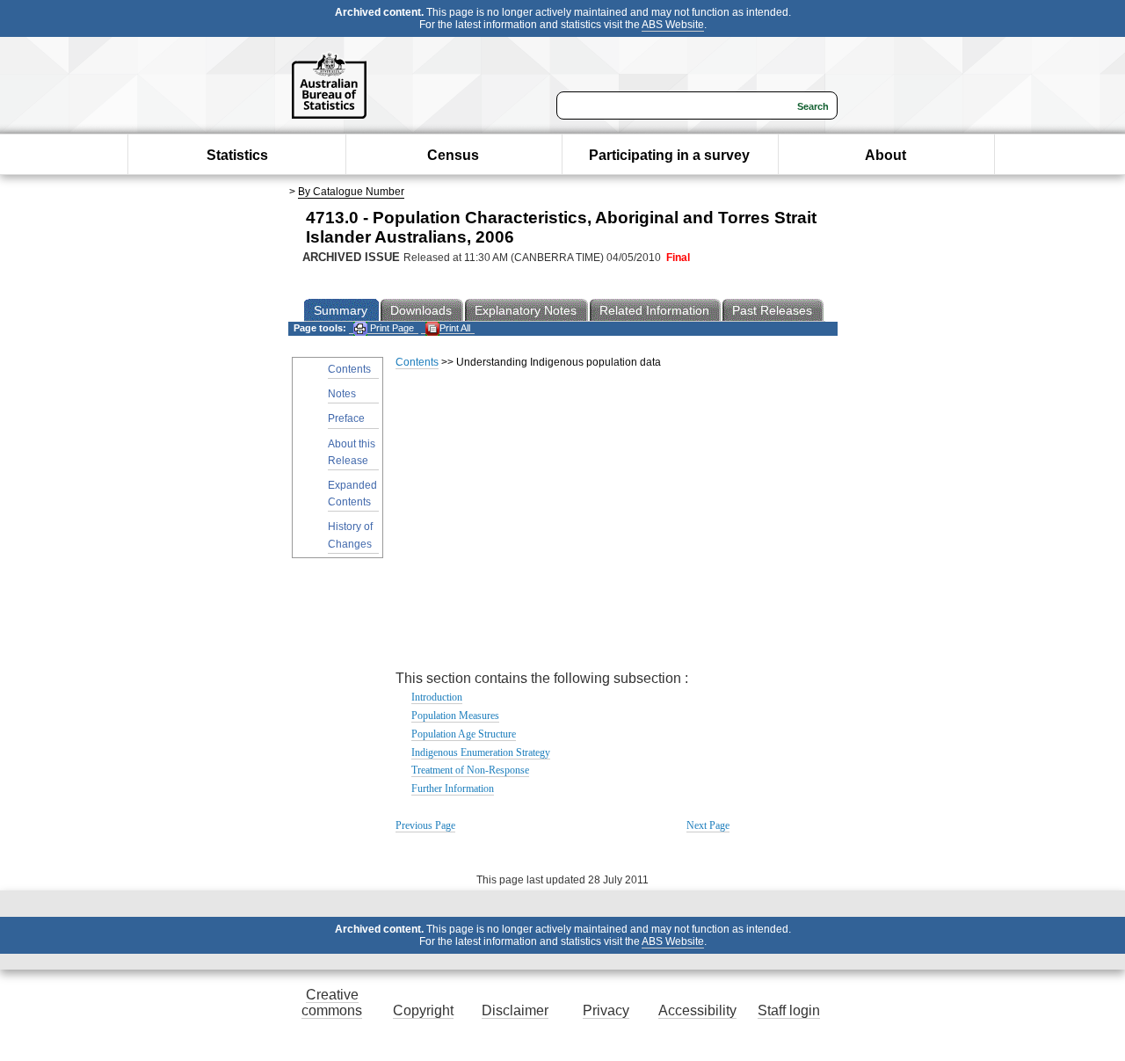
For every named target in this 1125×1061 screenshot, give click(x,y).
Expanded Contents (352, 493)
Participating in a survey (669, 155)
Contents (349, 369)
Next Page (707, 825)
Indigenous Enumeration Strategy (480, 752)
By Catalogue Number (351, 191)
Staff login (789, 1010)
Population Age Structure (463, 734)
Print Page (390, 328)
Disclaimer (515, 1010)
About (885, 155)
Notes (342, 394)
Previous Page (425, 825)
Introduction (436, 697)
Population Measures (455, 715)
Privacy (606, 1010)
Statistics (237, 155)
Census (453, 155)
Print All (454, 328)
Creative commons (331, 1002)
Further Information (452, 788)
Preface (346, 418)
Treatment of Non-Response (470, 770)
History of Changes (350, 534)
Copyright (423, 1010)
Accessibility (697, 1010)
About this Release (351, 452)
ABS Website (673, 24)
